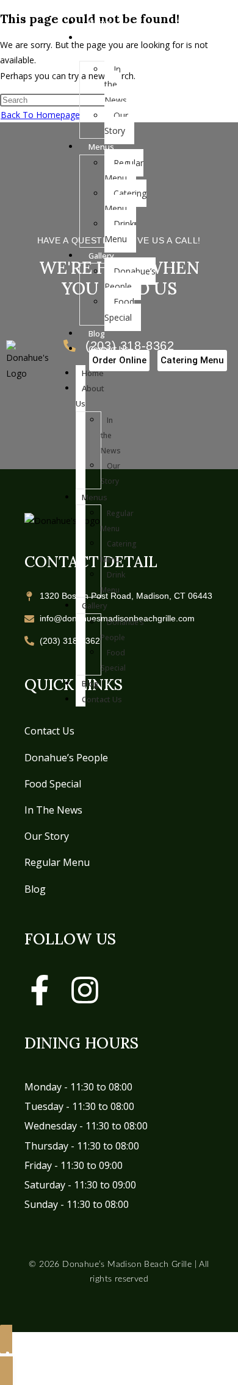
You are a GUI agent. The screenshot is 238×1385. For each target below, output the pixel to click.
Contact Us (49, 731)
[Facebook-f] (39, 990)
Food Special (52, 783)
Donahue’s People (66, 757)
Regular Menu (57, 862)
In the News (53, 810)
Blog (35, 889)
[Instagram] (85, 990)
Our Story (46, 836)
